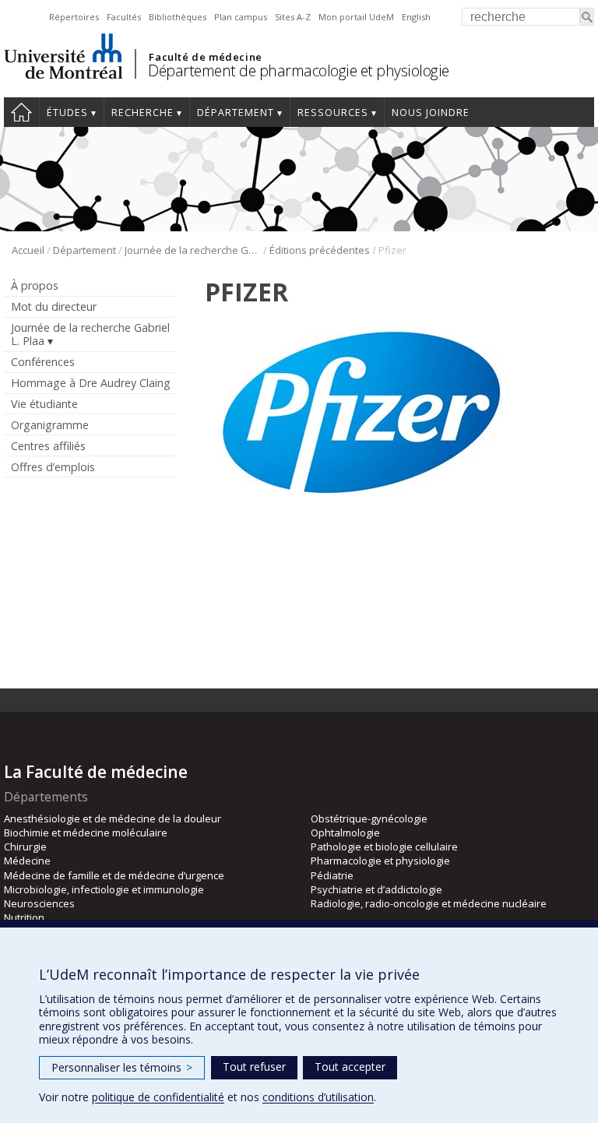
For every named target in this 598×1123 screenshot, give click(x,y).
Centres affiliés (48, 445)
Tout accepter (350, 1066)
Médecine (27, 861)
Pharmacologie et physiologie (380, 861)
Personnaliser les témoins (121, 1067)
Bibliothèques (177, 17)
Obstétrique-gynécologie (369, 818)
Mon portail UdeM (356, 17)
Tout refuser (254, 1066)
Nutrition (24, 917)
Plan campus (240, 17)
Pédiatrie (332, 875)
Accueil (21, 112)
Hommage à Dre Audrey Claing (91, 382)
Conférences (43, 361)
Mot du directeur (54, 306)
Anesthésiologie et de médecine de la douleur (112, 818)
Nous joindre (431, 112)
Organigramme (50, 424)
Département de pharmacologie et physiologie (298, 70)
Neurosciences (39, 903)
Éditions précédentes (319, 250)
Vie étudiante (44, 403)
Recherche (142, 112)
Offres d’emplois (53, 466)
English (416, 17)
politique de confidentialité (158, 1097)
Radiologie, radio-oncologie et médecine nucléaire (429, 903)
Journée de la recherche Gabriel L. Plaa (193, 250)
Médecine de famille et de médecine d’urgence (114, 875)
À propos (34, 285)
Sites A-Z (293, 17)
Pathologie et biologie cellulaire (384, 847)
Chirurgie (25, 847)
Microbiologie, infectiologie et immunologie (104, 889)
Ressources (332, 112)
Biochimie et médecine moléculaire (85, 833)
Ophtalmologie (345, 833)
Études (67, 112)
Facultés (124, 17)
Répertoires (74, 17)
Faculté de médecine (205, 57)
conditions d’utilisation (318, 1097)
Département (235, 112)
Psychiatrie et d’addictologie (376, 889)
